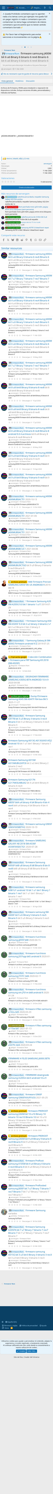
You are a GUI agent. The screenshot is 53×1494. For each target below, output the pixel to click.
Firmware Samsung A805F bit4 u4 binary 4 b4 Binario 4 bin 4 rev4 (28, 802)
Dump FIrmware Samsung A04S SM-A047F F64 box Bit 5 (28, 698)
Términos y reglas (10, 1325)
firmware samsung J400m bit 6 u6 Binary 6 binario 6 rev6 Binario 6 (30, 255)
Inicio (7, 1328)
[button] (2, 1321)
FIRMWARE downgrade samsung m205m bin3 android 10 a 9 (28, 1076)
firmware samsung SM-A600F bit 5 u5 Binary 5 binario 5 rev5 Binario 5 (28, 915)
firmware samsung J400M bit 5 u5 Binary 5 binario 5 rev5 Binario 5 (30, 321)
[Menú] (4, 7)
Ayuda (44, 1325)
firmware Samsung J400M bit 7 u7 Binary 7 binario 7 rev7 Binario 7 (30, 277)
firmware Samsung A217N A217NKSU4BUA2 (21, 781)
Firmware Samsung (35, 1210)
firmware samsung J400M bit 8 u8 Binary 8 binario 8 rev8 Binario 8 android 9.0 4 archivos (30, 431)
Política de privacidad (29, 1325)
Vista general (7, 81)
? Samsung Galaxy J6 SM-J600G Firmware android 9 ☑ (29, 642)
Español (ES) (12, 1322)
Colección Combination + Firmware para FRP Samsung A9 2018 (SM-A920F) (30, 660)
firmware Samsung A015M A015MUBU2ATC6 (22, 761)
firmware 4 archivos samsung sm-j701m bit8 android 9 (27, 991)
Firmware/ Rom (25, 262)
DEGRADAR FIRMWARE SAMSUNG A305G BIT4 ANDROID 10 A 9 (28, 678)
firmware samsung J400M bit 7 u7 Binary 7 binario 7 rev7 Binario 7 (30, 364)
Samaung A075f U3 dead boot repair (27, 227)
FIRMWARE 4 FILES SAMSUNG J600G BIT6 (29, 1058)
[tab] (21, 47)
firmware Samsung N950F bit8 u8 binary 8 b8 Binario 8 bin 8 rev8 (29, 865)
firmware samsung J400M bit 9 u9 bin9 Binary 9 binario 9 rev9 (30, 454)
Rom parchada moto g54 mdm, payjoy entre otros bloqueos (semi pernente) (26, 208)
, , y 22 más (18, 159)
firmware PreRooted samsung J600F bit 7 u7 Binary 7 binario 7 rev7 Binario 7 (29, 1188)
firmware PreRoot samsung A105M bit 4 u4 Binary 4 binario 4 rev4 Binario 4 (29, 1163)
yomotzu (14, 1216)
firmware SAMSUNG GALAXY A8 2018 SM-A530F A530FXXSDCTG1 (27, 843)
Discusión (30, 81)
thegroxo (14, 666)
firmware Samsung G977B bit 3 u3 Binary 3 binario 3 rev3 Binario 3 (27, 718)
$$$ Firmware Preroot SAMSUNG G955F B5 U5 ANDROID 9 (29, 583)
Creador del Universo (31, 1357)
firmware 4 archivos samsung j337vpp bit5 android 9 (27, 955)
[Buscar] (49, 7)
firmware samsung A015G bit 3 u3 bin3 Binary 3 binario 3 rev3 (30, 1253)
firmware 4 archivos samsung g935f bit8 (27, 938)
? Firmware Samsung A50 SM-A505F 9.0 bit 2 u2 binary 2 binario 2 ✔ (29, 622)
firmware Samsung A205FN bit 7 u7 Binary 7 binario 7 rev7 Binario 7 (28, 1230)
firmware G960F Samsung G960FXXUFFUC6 (25, 1096)
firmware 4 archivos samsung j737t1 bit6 (27, 974)
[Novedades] (44, 7)
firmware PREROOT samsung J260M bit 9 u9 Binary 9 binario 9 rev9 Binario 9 (29, 1139)
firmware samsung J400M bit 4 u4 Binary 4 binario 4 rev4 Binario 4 (30, 299)
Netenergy (14, 590)
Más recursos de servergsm (15, 193)
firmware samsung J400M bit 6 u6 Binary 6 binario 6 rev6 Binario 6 (30, 342)
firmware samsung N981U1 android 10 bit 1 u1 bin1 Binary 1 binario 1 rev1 (29, 890)
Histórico (19, 81)
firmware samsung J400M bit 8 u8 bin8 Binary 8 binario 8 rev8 (30, 386)
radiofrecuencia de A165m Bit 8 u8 (26, 217)
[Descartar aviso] (49, 13)
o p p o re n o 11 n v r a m (23, 222)
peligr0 (13, 685)
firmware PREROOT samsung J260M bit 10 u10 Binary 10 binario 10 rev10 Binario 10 (28, 1114)
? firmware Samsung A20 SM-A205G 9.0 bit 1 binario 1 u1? (29, 603)
